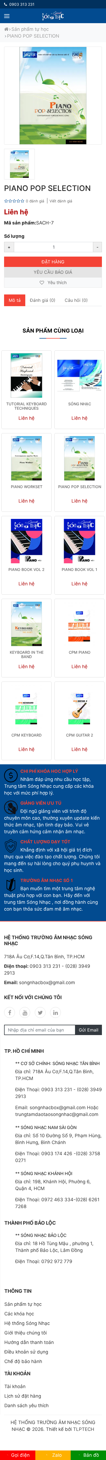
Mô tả (15, 300)
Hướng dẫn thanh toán (29, 1342)
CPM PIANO (80, 652)
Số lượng (14, 236)
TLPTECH (83, 1429)
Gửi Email (88, 1030)
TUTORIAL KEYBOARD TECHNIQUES (26, 406)
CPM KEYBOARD (26, 735)
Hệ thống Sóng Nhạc (27, 1323)
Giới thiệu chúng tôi (25, 1333)
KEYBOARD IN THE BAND (26, 654)
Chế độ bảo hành (23, 1361)
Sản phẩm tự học (30, 29)
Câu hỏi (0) (76, 300)
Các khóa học (19, 1313)
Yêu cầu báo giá (53, 272)
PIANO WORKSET (26, 486)
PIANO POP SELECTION (33, 36)
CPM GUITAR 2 (79, 735)
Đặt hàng (53, 261)
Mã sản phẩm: (20, 223)
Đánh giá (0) (42, 300)
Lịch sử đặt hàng (22, 1396)
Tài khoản (15, 1386)
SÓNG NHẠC (79, 404)
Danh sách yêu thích (26, 1405)
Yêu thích (56, 282)
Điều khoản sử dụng (26, 1352)
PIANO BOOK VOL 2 (26, 569)
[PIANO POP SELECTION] (19, 164)
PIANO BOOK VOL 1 (79, 569)
